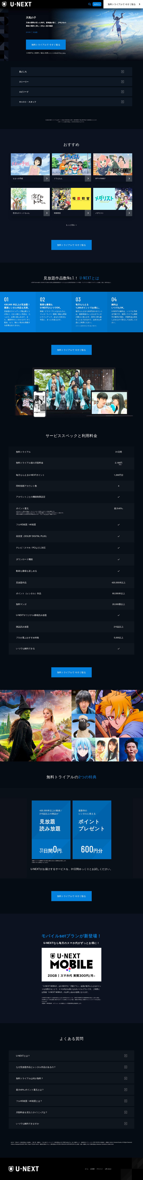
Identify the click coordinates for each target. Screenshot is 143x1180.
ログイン (97, 4)
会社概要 (92, 1168)
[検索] (90, 4)
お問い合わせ (108, 1168)
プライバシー (100, 1168)
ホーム (86, 1168)
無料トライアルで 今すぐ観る (122, 4)
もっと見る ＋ (71, 225)
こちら (63, 53)
